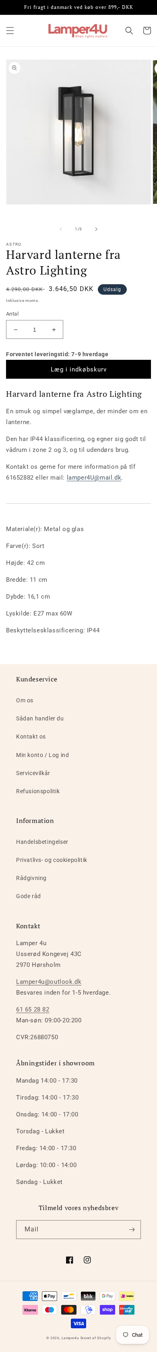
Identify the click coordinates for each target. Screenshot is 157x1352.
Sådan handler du (40, 718)
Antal (12, 314)
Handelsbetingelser (42, 842)
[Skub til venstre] (61, 229)
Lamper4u (70, 1338)
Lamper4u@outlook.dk (48, 981)
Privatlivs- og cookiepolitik (51, 860)
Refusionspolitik (38, 791)
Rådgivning (31, 878)
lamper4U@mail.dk (94, 477)
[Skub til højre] (96, 229)
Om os (24, 700)
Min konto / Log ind (42, 755)
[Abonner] (131, 1229)
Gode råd (28, 896)
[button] (10, 30)
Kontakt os (31, 736)
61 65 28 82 (33, 1009)
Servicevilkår (33, 773)
